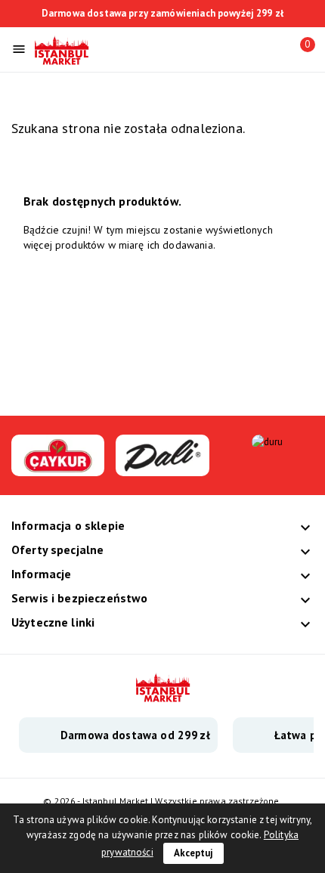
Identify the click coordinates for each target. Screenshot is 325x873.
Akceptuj (193, 853)
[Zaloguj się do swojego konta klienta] (273, 48)
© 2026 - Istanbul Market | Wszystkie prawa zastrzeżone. (162, 800)
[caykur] (57, 468)
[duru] (267, 441)
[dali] (162, 468)
